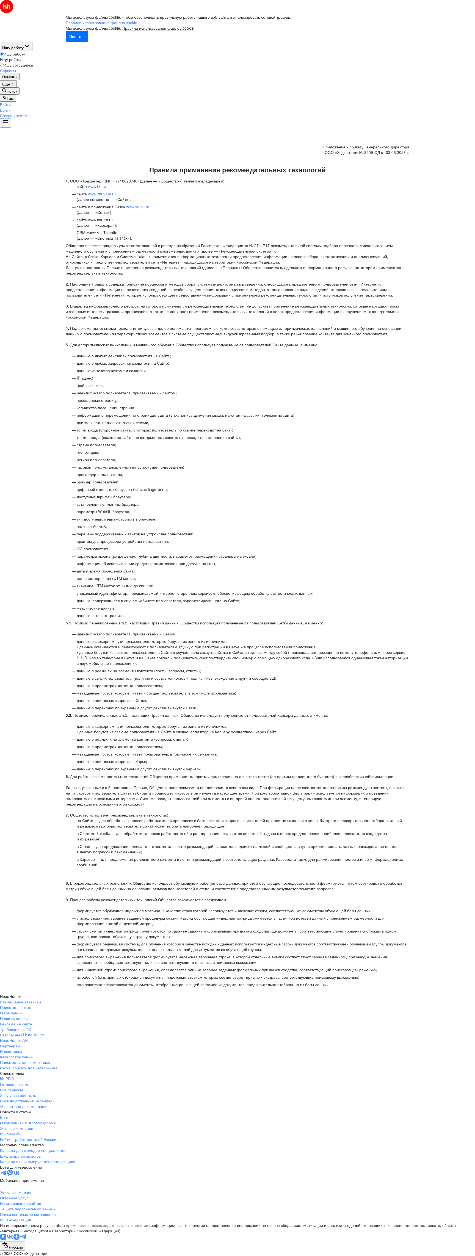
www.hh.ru (97, 186)
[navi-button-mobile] (5, 123)
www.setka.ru (137, 206)
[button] (5, 104)
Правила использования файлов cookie (158, 28)
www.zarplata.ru (102, 194)
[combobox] (12, 1246)
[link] (10, 91)
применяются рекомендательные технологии (107, 1225)
